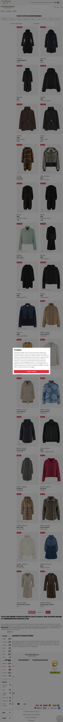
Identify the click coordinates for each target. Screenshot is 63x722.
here (27, 362)
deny (41, 364)
